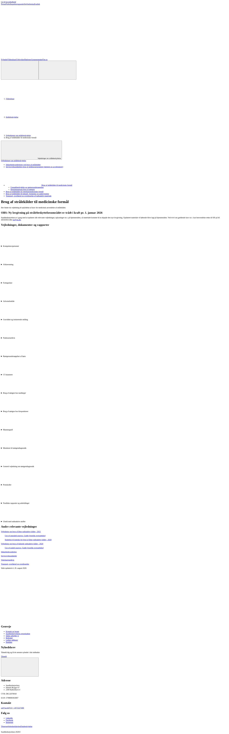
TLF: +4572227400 (16, 708)
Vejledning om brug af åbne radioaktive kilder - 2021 (21, 532)
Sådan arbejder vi (12, 636)
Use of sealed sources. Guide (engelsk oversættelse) (24, 548)
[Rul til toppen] (20, 667)
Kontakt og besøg (12, 632)
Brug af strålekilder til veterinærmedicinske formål (24, 192)
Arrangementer (36, 60)
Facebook (9, 720)
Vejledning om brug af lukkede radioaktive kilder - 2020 (22, 544)
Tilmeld (4, 656)
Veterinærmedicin (7, 560)
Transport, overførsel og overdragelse (15, 564)
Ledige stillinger (12, 640)
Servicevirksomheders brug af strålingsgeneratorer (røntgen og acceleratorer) (34, 167)
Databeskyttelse (26, 726)
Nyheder (4, 60)
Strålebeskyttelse (12, 117)
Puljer (8, 4)
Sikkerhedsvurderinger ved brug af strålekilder (23, 165)
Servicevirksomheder (9, 556)
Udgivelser (20, 60)
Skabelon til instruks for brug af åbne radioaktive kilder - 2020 (28, 540)
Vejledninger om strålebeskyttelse (18, 135)
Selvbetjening (29, 4)
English (37, 4)
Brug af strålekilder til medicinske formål (57, 185)
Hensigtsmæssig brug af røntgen (22, 189)
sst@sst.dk (5, 708)
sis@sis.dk (17, 220)
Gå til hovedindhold (8, 2)
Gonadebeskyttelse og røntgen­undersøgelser (27, 187)
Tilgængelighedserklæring (11, 726)
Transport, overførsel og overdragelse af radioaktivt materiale (28, 196)
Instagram (9, 722)
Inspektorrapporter (17, 4)
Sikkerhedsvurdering (9, 552)
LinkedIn (9, 718)
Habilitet (9, 642)
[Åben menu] (57, 70)
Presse (3, 4)
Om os (44, 60)
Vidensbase (12, 60)
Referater (9, 638)
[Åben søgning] (20, 70)
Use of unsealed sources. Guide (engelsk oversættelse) (25, 536)
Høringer (27, 60)
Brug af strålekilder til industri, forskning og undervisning (27, 194)
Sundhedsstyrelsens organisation (18, 634)
